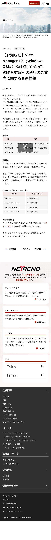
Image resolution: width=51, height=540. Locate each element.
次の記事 (38, 249)
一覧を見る (42, 348)
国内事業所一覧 (8, 411)
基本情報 (6, 396)
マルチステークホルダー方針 (13, 422)
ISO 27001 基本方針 (10, 503)
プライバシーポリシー (10, 496)
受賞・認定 (7, 404)
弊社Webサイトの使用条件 (12, 507)
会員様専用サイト (9, 460)
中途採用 (6, 479)
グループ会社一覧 (9, 415)
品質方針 (6, 500)
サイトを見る (41, 299)
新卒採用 (6, 476)
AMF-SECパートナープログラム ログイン (20, 440)
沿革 (4, 400)
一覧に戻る (25, 249)
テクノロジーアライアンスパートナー (17, 433)
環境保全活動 (8, 407)
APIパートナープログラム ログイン (17, 437)
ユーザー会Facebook (10, 464)
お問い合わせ (34, 3)
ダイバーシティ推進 (10, 418)
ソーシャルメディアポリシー (13, 511)
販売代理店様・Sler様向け (12, 444)
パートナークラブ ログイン (14, 448)
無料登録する (41, 322)
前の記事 (12, 249)
